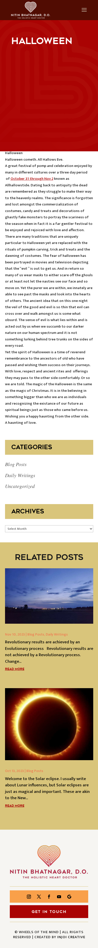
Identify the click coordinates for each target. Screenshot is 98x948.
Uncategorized (20, 486)
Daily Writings (20, 475)
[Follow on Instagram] (29, 897)
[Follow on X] (39, 897)
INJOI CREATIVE (71, 937)
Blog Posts (16, 464)
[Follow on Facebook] (49, 897)
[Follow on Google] (69, 897)
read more (14, 669)
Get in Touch (49, 911)
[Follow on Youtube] (59, 897)
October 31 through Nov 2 (32, 178)
